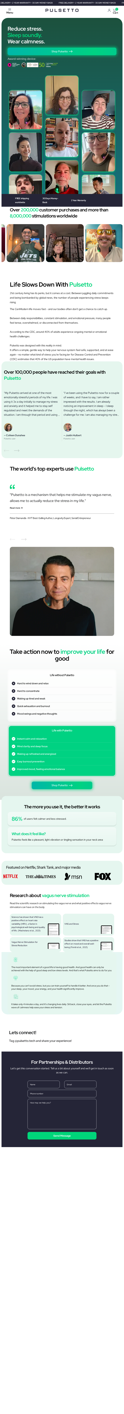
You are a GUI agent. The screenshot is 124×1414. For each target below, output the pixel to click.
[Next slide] (16, 451)
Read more (15, 508)
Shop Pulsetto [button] (60, 51)
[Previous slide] (6, 451)
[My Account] (109, 10)
